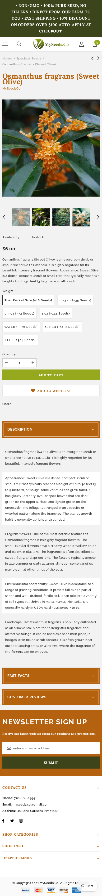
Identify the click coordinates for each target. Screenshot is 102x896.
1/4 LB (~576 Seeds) (21, 327)
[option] (51, 148)
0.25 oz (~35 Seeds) (75, 300)
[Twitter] (12, 820)
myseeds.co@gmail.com (31, 804)
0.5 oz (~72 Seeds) (19, 313)
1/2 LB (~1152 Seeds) (62, 327)
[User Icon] (81, 44)
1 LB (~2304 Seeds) (20, 340)
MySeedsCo (11, 88)
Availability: (11, 237)
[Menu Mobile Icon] (5, 44)
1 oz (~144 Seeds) (56, 313)
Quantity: (9, 354)
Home (7, 58)
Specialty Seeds (28, 58)
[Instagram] (21, 820)
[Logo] (51, 43)
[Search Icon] (19, 44)
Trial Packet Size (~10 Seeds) (28, 300)
